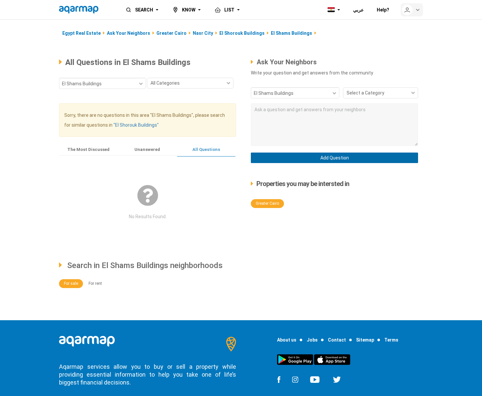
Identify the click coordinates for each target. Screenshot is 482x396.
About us (286, 340)
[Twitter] (337, 379)
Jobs (312, 340)
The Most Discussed (88, 149)
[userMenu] (412, 9)
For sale (71, 283)
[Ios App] (332, 359)
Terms (391, 340)
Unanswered (147, 149)
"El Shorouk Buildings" (136, 125)
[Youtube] (315, 379)
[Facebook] (278, 379)
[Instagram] (295, 379)
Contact (337, 340)
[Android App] (295, 359)
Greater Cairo (267, 203)
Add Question (334, 157)
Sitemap (365, 340)
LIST (229, 9)
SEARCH (144, 9)
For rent (95, 283)
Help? (383, 9)
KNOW (188, 9)
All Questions (206, 149)
